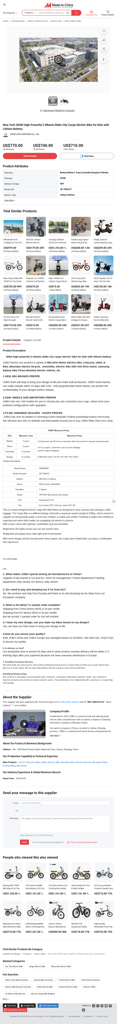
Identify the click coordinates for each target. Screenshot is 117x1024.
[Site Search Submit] (76, 13)
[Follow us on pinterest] (110, 1005)
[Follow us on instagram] (101, 1005)
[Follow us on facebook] (93, 1005)
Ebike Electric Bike (45, 986)
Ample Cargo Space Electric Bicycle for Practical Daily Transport (79, 241)
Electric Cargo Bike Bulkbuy (43, 993)
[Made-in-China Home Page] (58, 5)
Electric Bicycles (83, 762)
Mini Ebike (22, 765)
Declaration (88, 1016)
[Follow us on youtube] (106, 1005)
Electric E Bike (89, 986)
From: (16, 803)
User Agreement (74, 1016)
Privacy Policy (102, 1016)
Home (5, 21)
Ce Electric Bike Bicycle (15, 993)
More (5, 999)
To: (17, 810)
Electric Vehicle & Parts (38, 21)
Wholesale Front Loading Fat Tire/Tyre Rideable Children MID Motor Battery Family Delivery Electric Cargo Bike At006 (13, 241)
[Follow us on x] (97, 1005)
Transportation (18, 21)
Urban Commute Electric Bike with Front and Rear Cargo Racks (103, 319)
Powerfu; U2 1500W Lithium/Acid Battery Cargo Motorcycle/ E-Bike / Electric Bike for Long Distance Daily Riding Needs (35, 280)
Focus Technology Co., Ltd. (38, 1016)
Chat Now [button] (89, 156)
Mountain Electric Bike (61, 966)
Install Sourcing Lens (16, 1009)
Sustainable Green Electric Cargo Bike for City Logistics (58, 319)
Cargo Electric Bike (37, 966)
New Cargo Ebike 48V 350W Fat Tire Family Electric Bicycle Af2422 (13, 280)
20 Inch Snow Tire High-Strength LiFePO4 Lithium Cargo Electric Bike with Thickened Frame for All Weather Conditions (13, 319)
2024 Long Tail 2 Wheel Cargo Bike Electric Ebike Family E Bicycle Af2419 (81, 280)
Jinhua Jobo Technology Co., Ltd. (24, 133)
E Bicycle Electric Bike (68, 986)
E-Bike (44, 762)
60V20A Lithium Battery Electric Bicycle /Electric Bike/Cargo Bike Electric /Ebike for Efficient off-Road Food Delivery (34, 241)
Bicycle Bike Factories (43, 980)
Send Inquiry (30, 156)
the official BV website (68, 701)
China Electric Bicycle (90, 980)
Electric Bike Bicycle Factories (18, 986)
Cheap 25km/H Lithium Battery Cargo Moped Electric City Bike (103, 241)
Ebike (37, 762)
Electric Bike (56, 21)
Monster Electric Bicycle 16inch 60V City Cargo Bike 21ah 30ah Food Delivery (35, 319)
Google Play (27, 1005)
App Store (10, 1005)
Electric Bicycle (26, 762)
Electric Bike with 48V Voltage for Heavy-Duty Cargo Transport (80, 319)
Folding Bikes (9, 765)
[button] (4, 4)
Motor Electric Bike (73, 21)
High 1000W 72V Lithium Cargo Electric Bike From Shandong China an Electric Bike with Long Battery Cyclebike (58, 280)
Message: (14, 818)
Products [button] (29, 12)
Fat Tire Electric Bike (14, 966)
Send (24, 842)
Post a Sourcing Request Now (82, 842)
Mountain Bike (68, 762)
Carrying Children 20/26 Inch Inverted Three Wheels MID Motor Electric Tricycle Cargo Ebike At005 (58, 241)
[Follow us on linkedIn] (83, 1009)
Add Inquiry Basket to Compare (58, 110)
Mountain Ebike (99, 762)
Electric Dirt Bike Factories (16, 980)
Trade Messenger (48, 1005)
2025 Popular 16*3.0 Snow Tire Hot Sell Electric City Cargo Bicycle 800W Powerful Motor (103, 280)
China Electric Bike (67, 980)
